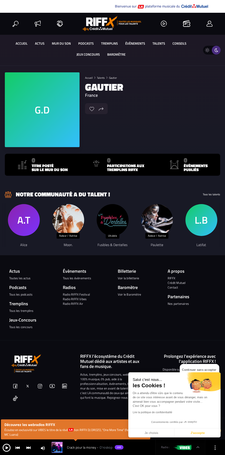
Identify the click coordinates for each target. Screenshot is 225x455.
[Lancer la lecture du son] (6, 447)
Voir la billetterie (128, 278)
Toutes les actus (20, 278)
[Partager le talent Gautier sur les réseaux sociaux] (101, 108)
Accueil (21, 43)
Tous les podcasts (21, 294)
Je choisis (151, 433)
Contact (173, 287)
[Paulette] (157, 220)
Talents (158, 43)
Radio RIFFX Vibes (75, 299)
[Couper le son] (42, 448)
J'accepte (198, 433)
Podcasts (86, 43)
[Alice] (23, 220)
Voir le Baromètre (129, 294)
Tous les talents (211, 194)
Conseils (179, 43)
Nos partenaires (178, 303)
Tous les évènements (77, 278)
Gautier (113, 78)
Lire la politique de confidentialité (152, 412)
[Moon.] (68, 220)
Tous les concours (21, 327)
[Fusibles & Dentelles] (112, 220)
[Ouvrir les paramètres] (215, 447)
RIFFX (171, 278)
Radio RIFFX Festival (76, 294)
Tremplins (109, 43)
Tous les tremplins (21, 310)
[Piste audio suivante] (28, 447)
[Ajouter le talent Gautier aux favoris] (91, 108)
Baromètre (116, 54)
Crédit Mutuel (177, 282)
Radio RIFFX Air (73, 303)
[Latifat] (201, 220)
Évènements (135, 43)
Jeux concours (88, 54)
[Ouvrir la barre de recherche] (15, 24)
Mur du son (61, 43)
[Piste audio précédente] (17, 447)
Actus (39, 43)
